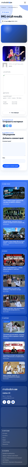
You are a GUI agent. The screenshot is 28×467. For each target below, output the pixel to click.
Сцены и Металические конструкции (12, 457)
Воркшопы (5, 444)
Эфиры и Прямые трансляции (10, 455)
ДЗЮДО (6, 318)
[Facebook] (4, 402)
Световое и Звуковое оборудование (12, 462)
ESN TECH (7, 184)
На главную (15, 112)
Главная (3, 7)
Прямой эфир (6, 442)
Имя (4, 157)
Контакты (5, 435)
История (5, 433)
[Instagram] (8, 402)
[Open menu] (25, 2)
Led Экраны (6, 460)
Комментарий (7, 141)
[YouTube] (13, 402)
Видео (4, 440)
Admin (10, 66)
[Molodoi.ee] (10, 389)
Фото (4, 437)
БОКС (5, 251)
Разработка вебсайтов (8, 453)
